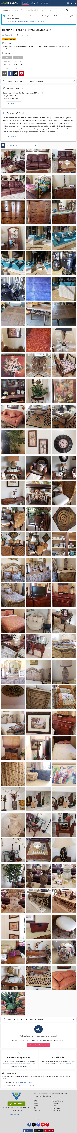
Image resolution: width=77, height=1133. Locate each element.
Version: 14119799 (16, 1114)
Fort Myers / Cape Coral (22, 1085)
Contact (37, 1110)
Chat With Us (18, 1104)
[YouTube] (43, 1125)
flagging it (68, 1064)
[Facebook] (29, 1125)
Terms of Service (57, 1101)
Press (54, 1106)
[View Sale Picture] (13, 161)
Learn (36, 1103)
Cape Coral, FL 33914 (25, 1082)
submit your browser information (17, 1064)
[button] (38, 81)
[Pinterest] (47, 1125)
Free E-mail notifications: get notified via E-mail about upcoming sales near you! (50, 1095)
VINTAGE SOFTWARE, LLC (21, 1107)
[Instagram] (38, 1125)
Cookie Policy (56, 1110)
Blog (35, 1108)
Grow (36, 1106)
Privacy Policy (56, 1103)
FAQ (35, 1101)
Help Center (56, 1108)
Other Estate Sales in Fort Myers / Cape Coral (27, 21)
